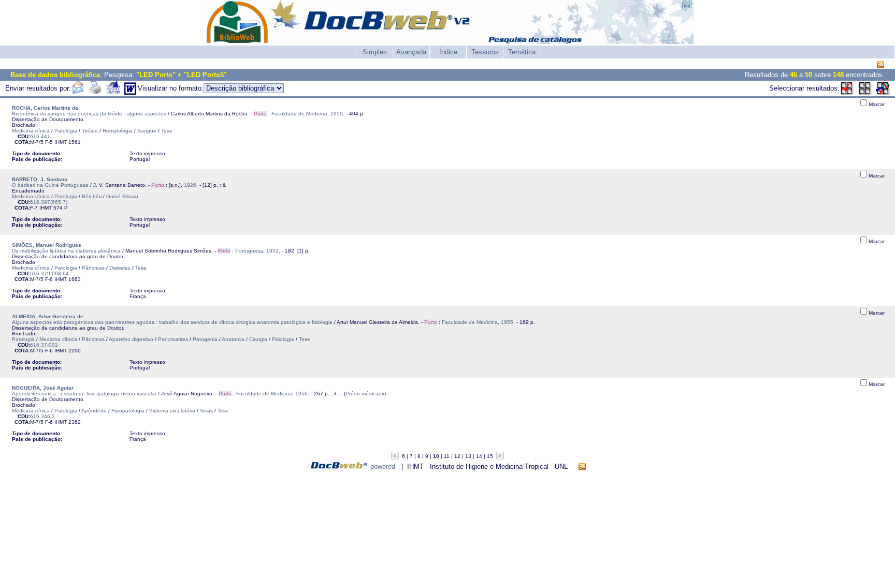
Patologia (65, 131)
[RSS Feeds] (880, 65)
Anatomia (233, 339)
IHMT (60, 142)
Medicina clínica (31, 131)
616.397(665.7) (48, 202)
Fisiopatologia (128, 410)
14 (479, 456)
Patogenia (205, 339)
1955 (507, 322)
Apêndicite (94, 410)
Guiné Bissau (122, 196)
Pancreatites (173, 339)
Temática (522, 52)
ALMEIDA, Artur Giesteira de (47, 316)
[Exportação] (113, 92)
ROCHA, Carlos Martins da (45, 108)
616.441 (40, 136)
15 (490, 456)
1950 (336, 113)
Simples (375, 52)
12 (457, 456)
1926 (190, 185)
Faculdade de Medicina (299, 113)
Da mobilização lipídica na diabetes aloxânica (66, 251)
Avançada (411, 52)
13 (468, 456)
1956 (301, 393)
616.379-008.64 (49, 273)
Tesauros (485, 52)
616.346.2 (42, 416)
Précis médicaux (364, 393)
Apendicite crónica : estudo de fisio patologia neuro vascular (84, 393)
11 (447, 456)
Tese (166, 131)
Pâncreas (93, 268)
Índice (448, 52)
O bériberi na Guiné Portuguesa (50, 185)
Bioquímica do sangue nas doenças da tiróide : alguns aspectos (89, 113)
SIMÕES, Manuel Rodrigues (46, 245)
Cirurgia (258, 339)
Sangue (146, 131)
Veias (206, 410)
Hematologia (118, 131)
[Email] (77, 92)
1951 (272, 251)
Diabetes (120, 268)
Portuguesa (249, 251)
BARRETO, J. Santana (39, 179)
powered (382, 466)
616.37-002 (44, 345)
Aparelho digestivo (131, 339)
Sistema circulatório (172, 410)
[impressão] (95, 92)
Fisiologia (283, 339)
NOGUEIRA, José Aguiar (43, 388)
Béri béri (92, 196)
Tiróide (90, 131)
